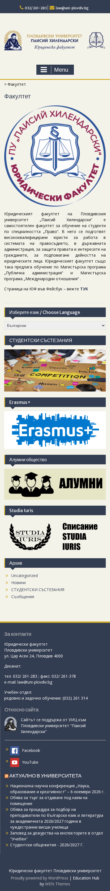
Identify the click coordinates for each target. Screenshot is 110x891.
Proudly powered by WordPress (39, 878)
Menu (61, 70)
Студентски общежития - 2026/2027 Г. (46, 844)
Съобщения (22, 596)
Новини (18, 582)
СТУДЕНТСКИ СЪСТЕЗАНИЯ (37, 589)
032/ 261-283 (36, 8)
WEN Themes (57, 884)
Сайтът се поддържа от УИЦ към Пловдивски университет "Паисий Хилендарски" (53, 725)
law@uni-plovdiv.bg (72, 8)
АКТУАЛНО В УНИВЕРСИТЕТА (45, 775)
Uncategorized (24, 575)
